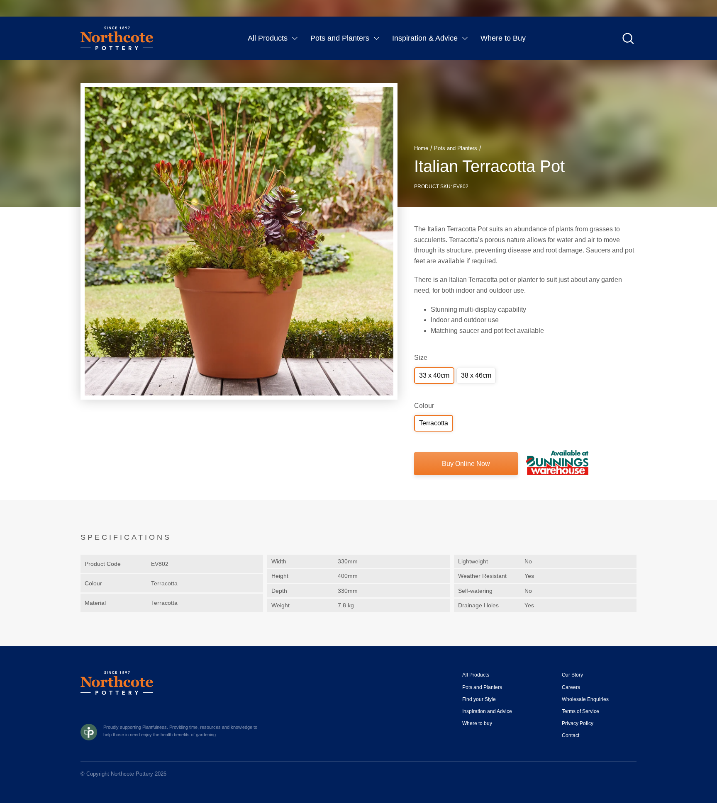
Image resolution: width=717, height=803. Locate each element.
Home (421, 148)
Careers (571, 687)
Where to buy (477, 723)
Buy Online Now (466, 463)
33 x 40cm (434, 375)
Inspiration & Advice (425, 38)
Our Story (572, 675)
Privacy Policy (577, 723)
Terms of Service (580, 711)
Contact (570, 735)
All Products (268, 38)
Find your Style (479, 699)
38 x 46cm (476, 375)
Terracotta (433, 423)
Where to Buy (503, 38)
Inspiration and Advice (487, 711)
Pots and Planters (339, 38)
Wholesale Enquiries (585, 699)
